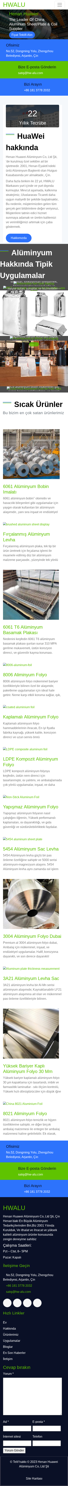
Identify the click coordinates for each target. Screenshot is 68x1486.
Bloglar (8, 1346)
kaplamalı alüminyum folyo (30, 716)
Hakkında (9, 1328)
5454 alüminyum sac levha (31, 848)
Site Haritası (34, 1478)
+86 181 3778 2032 (37, 90)
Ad (6, 1421)
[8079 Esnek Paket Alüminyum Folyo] (34, 313)
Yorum (8, 1373)
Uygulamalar (11, 1340)
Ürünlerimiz (11, 1334)
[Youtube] (37, 1303)
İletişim (7, 1359)
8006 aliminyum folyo (25, 674)
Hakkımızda (19, 238)
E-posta (38, 1421)
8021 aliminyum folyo (25, 1113)
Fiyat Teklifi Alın (22, 34)
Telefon (37, 1436)
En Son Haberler (14, 1352)
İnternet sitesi (12, 1436)
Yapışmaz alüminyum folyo (30, 806)
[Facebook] (17, 1303)
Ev (5, 1322)
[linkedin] (27, 1303)
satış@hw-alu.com (30, 73)
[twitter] (7, 1303)
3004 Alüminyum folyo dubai (32, 936)
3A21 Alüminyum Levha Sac (31, 978)
